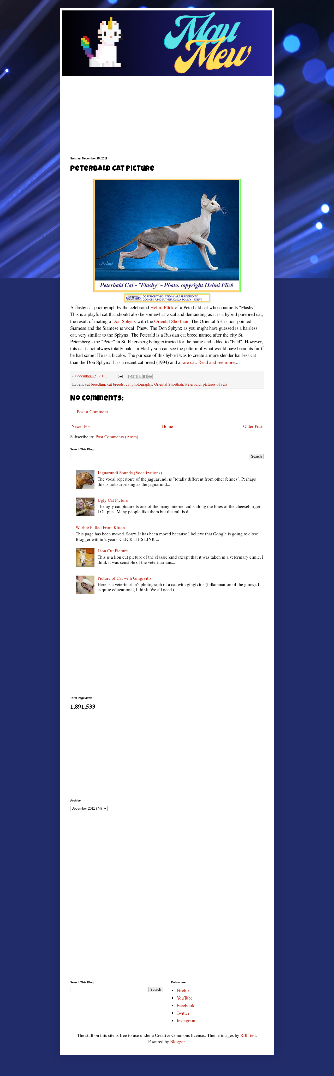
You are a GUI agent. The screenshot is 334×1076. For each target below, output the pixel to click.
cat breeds (115, 384)
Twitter (183, 1013)
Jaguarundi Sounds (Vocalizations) (130, 473)
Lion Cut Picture (113, 551)
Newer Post (81, 426)
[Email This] (130, 376)
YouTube (185, 998)
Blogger (177, 1041)
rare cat (189, 362)
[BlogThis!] (135, 376)
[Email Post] (120, 375)
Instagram (186, 1021)
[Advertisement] (167, 112)
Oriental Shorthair (171, 321)
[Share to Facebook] (145, 376)
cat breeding (95, 384)
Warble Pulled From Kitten (100, 527)
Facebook (185, 1005)
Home (167, 426)
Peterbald (193, 384)
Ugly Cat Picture (113, 500)
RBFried (248, 1035)
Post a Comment (92, 411)
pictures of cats (215, 384)
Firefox (183, 990)
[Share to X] (140, 376)
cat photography (139, 384)
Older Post (253, 426)
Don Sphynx (124, 321)
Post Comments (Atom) (117, 437)
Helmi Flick (162, 307)
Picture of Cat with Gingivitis (125, 578)
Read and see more (216, 362)
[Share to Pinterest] (150, 376)
